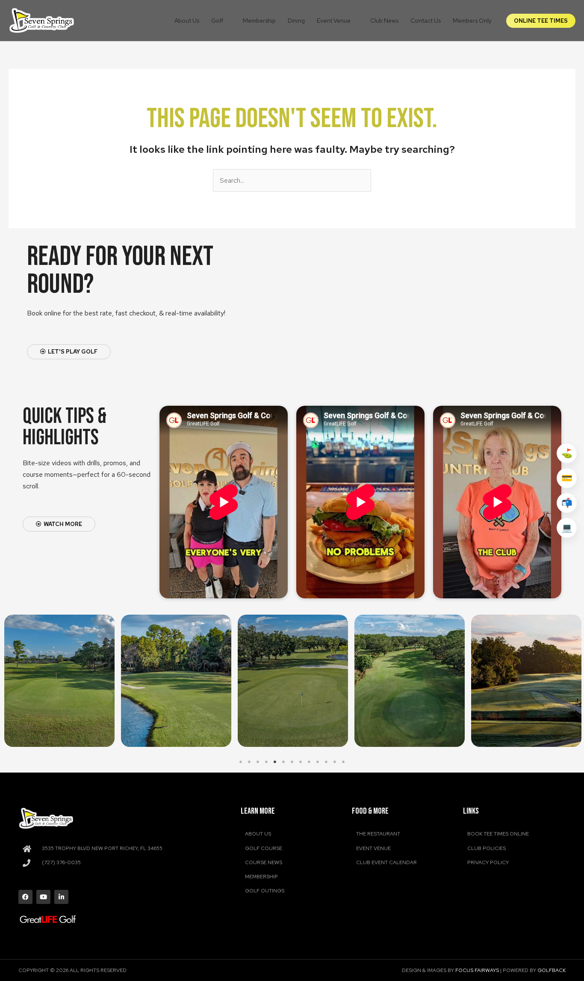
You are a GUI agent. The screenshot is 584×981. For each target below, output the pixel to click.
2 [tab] (249, 762)
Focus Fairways (477, 970)
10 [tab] (317, 762)
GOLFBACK (551, 970)
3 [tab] (258, 762)
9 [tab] (309, 762)
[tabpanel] (59, 681)
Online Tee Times (541, 20)
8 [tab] (300, 762)
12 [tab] (334, 762)
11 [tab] (326, 762)
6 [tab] (283, 762)
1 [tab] (240, 762)
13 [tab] (343, 762)
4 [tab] (266, 762)
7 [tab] (292, 762)
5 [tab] (275, 762)
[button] (227, 21)
